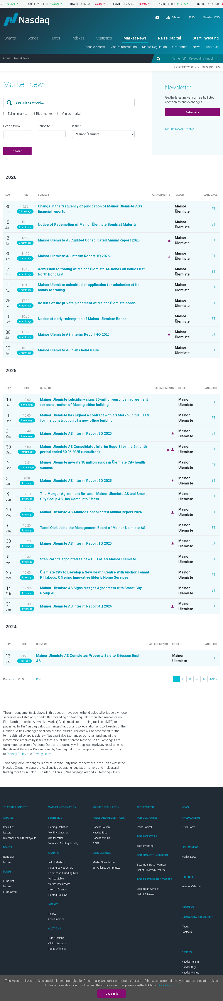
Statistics (104, 38)
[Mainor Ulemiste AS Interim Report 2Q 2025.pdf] (172, 480)
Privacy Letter (42, 754)
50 (18, 679)
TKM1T (18, 3)
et (213, 208)
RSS (38, 679)
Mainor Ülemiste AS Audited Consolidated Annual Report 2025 (89, 240)
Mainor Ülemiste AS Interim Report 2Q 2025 (76, 481)
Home (6, 58)
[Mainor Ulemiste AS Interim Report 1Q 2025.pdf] (172, 543)
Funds (55, 38)
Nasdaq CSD (211, 17)
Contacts (187, 932)
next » (213, 679)
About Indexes (56, 919)
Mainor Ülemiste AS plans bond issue (68, 350)
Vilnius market (71, 113)
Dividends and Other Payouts (19, 838)
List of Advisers (145, 894)
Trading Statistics (58, 827)
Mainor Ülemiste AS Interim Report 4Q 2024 (76, 606)
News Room (188, 827)
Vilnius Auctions (57, 943)
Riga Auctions (56, 937)
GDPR (96, 843)
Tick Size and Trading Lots (63, 873)
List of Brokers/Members (151, 870)
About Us (212, 47)
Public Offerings (57, 948)
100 (22, 679)
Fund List (8, 881)
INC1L (149, 3)
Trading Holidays (58, 895)
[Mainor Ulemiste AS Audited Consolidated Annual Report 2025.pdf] (169, 240)
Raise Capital (169, 38)
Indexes (78, 38)
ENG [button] (192, 17)
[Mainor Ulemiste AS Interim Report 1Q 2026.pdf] (169, 256)
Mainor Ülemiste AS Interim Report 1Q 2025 (76, 543)
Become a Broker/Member (151, 864)
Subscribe (192, 112)
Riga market (44, 113)
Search (17, 151)
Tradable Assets (94, 47)
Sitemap (176, 17)
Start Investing (206, 38)
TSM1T (105, 3)
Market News (135, 38)
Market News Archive (179, 129)
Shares (10, 38)
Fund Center (10, 891)
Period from (11, 126)
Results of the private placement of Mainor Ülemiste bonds (87, 303)
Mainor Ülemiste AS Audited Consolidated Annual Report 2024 (91, 512)
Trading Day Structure (60, 867)
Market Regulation (154, 47)
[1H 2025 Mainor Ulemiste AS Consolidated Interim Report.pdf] (167, 449)
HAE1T (62, 3)
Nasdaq (26, 19)
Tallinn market (17, 113)
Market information (123, 47)
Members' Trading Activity (63, 843)
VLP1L (188, 3)
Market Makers (56, 878)
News (197, 47)
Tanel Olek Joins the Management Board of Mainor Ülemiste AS (92, 528)
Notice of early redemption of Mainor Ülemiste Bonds (82, 319)
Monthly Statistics (58, 832)
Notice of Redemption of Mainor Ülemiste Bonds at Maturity (87, 224)
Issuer (76, 126)
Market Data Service (59, 884)
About (185, 926)
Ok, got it (111, 993)
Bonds (32, 38)
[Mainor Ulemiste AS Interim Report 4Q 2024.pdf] (172, 606)
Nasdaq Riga (100, 832)
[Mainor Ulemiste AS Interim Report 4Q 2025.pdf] (169, 334)
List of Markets (56, 862)
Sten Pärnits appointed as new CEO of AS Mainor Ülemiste (88, 559)
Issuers (7, 832)
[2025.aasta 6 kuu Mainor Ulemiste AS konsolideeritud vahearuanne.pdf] (172, 449)
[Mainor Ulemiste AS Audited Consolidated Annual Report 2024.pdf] (172, 512)
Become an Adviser (148, 888)
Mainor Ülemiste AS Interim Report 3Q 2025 (76, 433)
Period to (44, 126)
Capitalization (56, 838)
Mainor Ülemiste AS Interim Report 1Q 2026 (74, 256)
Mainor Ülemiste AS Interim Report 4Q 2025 (74, 334)
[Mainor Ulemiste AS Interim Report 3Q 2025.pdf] (172, 433)
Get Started (179, 47)
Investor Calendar (58, 889)
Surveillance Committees (106, 867)
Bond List (8, 856)
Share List (8, 827)
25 (14, 679)
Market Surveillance (104, 862)
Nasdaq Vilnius (101, 838)
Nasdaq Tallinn (101, 827)
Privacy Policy (16, 754)
